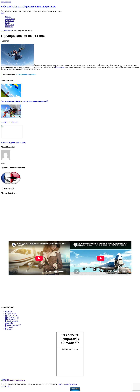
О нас (7, 23)
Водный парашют (12, 321)
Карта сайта (9, 21)
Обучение (9, 327)
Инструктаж (59, 67)
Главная (8, 17)
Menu (3, 13)
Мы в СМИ (9, 25)
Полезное (8, 30)
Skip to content (6, 2)
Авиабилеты (10, 19)
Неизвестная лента (16, 380)
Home (3, 30)
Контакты (9, 27)
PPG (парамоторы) (12, 317)
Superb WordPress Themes (67, 384)
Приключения (10, 313)
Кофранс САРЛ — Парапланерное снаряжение (28, 6)
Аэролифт (9, 323)
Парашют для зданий (13, 325)
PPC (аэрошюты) (11, 319)
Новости (8, 311)
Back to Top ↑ (6, 386)
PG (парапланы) (11, 315)
